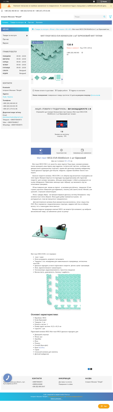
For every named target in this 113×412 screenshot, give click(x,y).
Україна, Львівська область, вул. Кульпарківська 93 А (14, 383)
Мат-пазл (42, 158)
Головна (5, 22)
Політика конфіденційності (74, 396)
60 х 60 (68, 29)
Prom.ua (67, 394)
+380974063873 (37, 382)
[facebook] (89, 369)
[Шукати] (104, 17)
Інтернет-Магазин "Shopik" (94, 382)
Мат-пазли (60, 29)
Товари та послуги (17, 22)
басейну (42, 347)
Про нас (31, 22)
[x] (91, 369)
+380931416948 (37, 384)
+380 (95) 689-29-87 (38, 386)
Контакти (39, 22)
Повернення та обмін (66, 384)
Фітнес (52, 29)
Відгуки (5, 43)
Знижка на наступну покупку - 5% (62, 135)
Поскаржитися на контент (56, 396)
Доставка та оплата (65, 382)
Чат (105, 406)
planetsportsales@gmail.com (13, 117)
